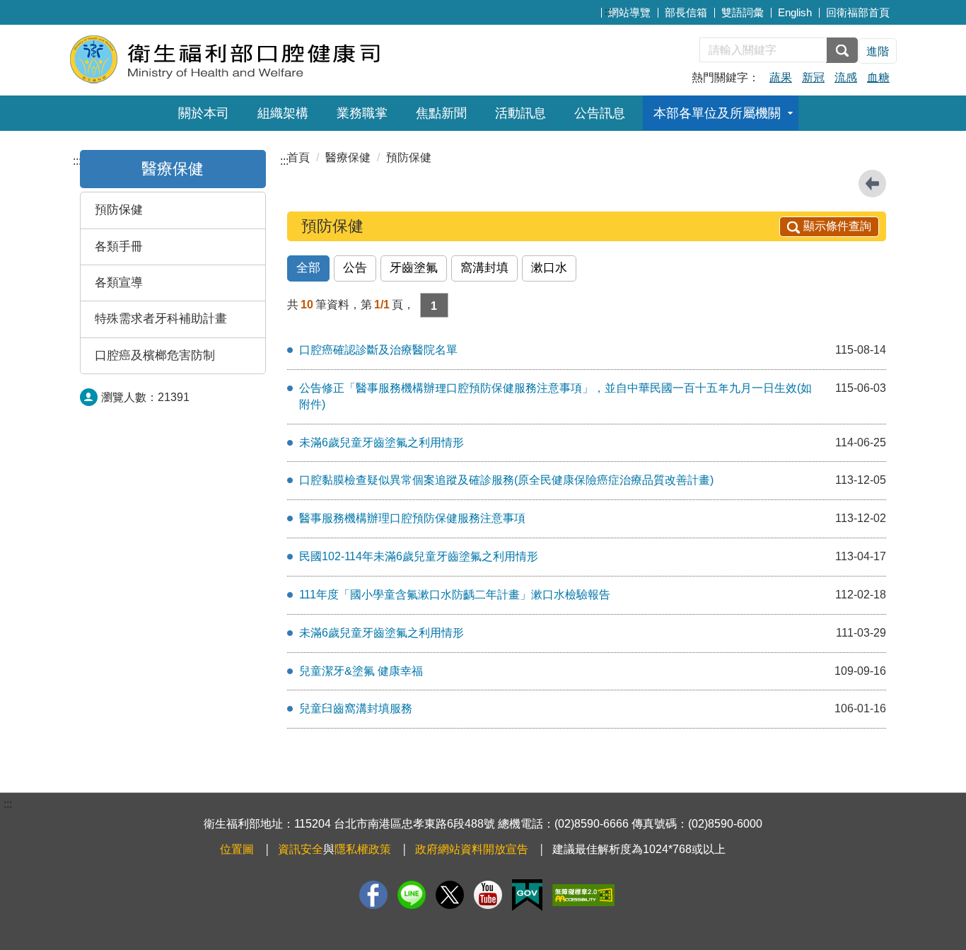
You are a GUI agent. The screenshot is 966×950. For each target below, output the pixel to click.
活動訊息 (520, 113)
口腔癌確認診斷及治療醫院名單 (378, 350)
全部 (308, 267)
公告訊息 (599, 113)
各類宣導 (119, 282)
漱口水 (549, 267)
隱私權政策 (362, 849)
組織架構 (282, 113)
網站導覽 (629, 12)
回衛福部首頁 (858, 12)
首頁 (298, 157)
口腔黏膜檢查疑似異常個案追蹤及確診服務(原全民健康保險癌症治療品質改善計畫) (506, 480)
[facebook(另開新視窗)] (373, 895)
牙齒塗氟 (414, 267)
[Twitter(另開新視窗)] (450, 895)
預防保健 (119, 209)
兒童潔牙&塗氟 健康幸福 (361, 671)
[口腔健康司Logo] (240, 58)
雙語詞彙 (742, 12)
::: (609, 11)
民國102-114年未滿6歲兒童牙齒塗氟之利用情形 (418, 556)
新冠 (813, 77)
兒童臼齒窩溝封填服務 (355, 708)
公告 (355, 267)
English (795, 12)
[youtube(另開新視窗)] (488, 895)
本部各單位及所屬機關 (717, 113)
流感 (845, 77)
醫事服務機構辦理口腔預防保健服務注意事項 (412, 518)
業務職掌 (362, 113)
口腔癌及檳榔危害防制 (155, 355)
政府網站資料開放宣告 (471, 849)
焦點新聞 (441, 113)
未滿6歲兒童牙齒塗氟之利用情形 (381, 442)
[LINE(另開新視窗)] (411, 895)
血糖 (878, 77)
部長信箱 (686, 12)
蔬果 (780, 77)
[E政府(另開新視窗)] (527, 895)
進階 (877, 51)
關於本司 (203, 113)
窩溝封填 (484, 267)
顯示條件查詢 (837, 226)
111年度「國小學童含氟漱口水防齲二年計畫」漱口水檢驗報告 (454, 595)
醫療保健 (172, 169)
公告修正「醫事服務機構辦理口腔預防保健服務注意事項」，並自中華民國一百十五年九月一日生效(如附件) (555, 396)
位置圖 (237, 849)
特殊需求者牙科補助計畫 (161, 318)
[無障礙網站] (583, 895)
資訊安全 (300, 849)
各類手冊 (119, 246)
